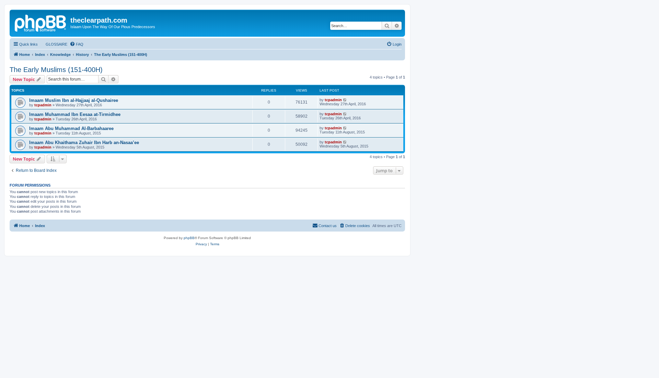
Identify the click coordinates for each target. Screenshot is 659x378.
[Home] (40, 22)
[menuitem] (53, 44)
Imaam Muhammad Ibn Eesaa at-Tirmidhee (74, 114)
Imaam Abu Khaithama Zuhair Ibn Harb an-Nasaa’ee (84, 142)
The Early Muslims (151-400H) (56, 69)
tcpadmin (42, 105)
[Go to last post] (345, 100)
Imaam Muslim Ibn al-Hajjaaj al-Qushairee (73, 100)
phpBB (189, 238)
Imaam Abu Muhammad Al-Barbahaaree (71, 128)
